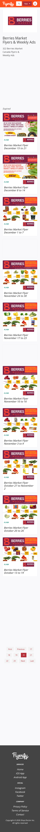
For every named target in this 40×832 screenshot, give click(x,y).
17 (31, 649)
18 (9, 655)
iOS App (20, 773)
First (10, 649)
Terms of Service (20, 810)
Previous (21, 649)
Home (20, 769)
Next (23, 661)
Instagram (20, 788)
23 (15, 661)
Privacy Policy (20, 806)
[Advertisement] (20, 676)
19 (16, 655)
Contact (20, 814)
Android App (20, 777)
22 (7, 661)
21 (31, 655)
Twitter (20, 795)
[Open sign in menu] (35, 3)
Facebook (20, 791)
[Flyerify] (2, 4)
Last (32, 661)
